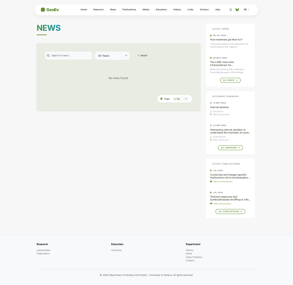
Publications (129, 9)
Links (190, 9)
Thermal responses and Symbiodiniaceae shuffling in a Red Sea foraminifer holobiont (230, 199)
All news (229, 80)
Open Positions (194, 257)
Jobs (217, 9)
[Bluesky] (237, 10)
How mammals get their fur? (226, 39)
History (177, 9)
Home (84, 9)
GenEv (52, 9)
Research (98, 9)
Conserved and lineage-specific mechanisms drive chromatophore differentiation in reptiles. (230, 177)
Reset (144, 55)
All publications (229, 211)
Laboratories (43, 250)
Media (146, 9)
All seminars (229, 147)
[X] (231, 10)
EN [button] (245, 9)
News (113, 9)
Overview (116, 250)
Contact (204, 9)
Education (161, 9)
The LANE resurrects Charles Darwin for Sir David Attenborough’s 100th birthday (227, 66)
